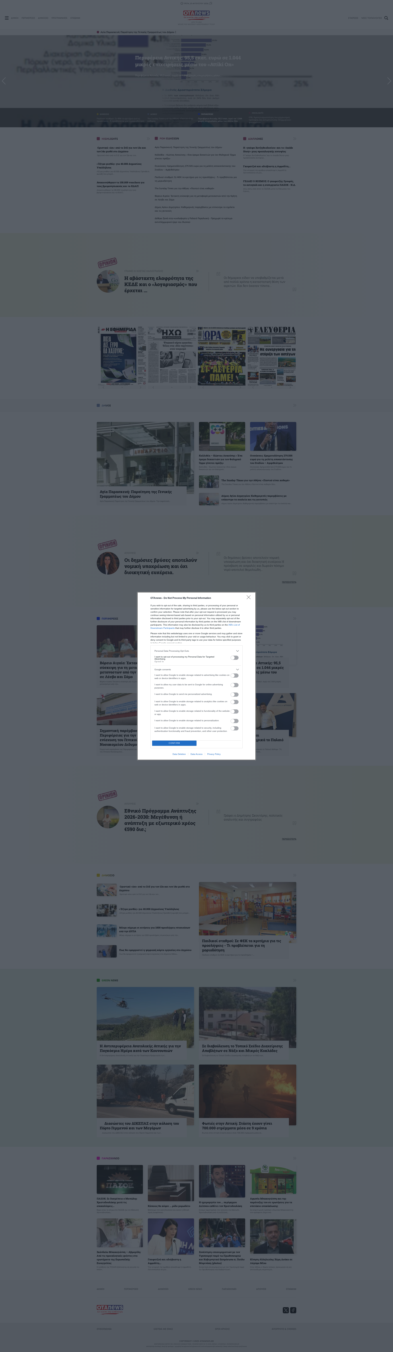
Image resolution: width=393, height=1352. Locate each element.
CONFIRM (174, 743)
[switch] (235, 658)
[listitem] (196, 651)
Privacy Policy (214, 754)
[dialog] (196, 676)
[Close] (250, 598)
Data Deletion (179, 754)
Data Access (196, 754)
